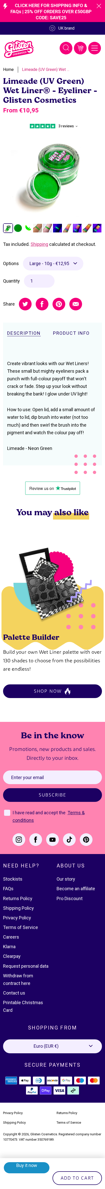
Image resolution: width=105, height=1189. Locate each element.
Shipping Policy (18, 908)
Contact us (14, 993)
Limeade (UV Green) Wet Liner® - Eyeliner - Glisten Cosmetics (46, 69)
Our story (66, 879)
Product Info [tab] (71, 333)
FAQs (8, 888)
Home (8, 69)
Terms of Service (20, 927)
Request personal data (25, 966)
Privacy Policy (17, 917)
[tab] (8, 228)
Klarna (9, 946)
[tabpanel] (52, 173)
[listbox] (53, 263)
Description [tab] (24, 333)
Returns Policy (17, 898)
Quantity (11, 281)
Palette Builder (31, 637)
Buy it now (26, 1165)
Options (11, 263)
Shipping (39, 244)
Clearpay (12, 956)
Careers (11, 937)
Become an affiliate (76, 888)
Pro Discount (70, 898)
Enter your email (27, 777)
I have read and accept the (39, 812)
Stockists (12, 879)
